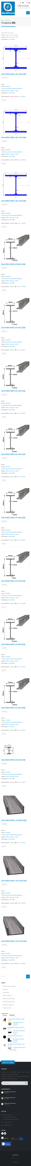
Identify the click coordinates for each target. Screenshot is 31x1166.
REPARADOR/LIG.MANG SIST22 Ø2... (16, 1027)
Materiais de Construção (9, 998)
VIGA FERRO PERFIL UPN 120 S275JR (13, 941)
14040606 (23, 286)
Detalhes (4, 100)
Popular (5, 1015)
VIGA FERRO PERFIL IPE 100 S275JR (13, 327)
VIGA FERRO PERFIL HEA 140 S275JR (13, 201)
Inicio (2, 20)
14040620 (23, 842)
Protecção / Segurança (8, 1004)
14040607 (23, 540)
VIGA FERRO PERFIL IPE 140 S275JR (13, 454)
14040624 (23, 963)
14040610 (23, 666)
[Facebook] (20, 3)
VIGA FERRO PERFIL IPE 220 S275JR (13, 708)
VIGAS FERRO (11, 93)
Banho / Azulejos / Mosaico (9, 986)
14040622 (23, 903)
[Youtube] (23, 3)
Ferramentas (6, 992)
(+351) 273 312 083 (23, 6)
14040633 (23, 223)
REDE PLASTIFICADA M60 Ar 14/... (15, 1035)
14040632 (23, 159)
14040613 (23, 782)
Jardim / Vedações (7, 995)
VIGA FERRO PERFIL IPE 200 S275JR (13, 644)
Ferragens (5, 989)
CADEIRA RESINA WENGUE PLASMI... (16, 1019)
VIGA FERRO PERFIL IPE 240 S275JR (13, 760)
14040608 (23, 603)
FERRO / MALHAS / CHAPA (12, 91)
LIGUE (19, 4)
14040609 (23, 476)
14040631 (23, 96)
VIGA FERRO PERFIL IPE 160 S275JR (13, 518)
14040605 (23, 413)
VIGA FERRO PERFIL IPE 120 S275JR (13, 391)
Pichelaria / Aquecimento (9, 1001)
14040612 (23, 730)
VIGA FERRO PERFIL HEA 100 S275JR (13, 74)
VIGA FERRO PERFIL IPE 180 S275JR (13, 581)
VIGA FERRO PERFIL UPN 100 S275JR (13, 881)
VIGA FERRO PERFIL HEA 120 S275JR (13, 137)
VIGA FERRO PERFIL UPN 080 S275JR (13, 820)
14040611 (23, 350)
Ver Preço (4, 77)
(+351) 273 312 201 (7, 1122)
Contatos (16, 1162)
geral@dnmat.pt (7, 1125)
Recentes (12, 1015)
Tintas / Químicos (7, 1008)
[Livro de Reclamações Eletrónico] (2, 1143)
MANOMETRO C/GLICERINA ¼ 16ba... (16, 1044)
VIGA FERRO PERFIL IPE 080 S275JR (13, 264)
